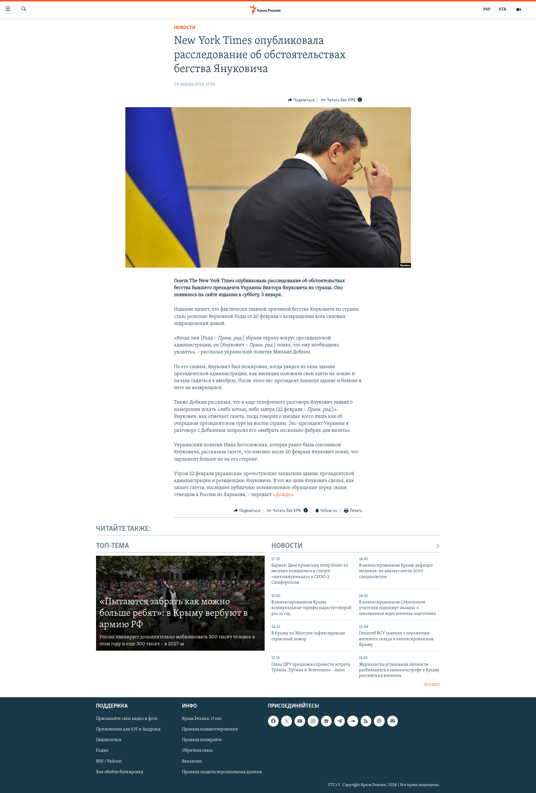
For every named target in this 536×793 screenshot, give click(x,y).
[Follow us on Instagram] (313, 721)
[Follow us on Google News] (326, 721)
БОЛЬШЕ (432, 685)
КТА (502, 9)
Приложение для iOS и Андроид (128, 729)
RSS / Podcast (109, 761)
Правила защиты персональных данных (222, 772)
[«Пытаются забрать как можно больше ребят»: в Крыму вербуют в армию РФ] (180, 603)
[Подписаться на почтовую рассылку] (392, 721)
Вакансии (192, 761)
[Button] (301, 100)
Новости (184, 27)
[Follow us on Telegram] (339, 721)
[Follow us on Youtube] (300, 721)
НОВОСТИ (287, 546)
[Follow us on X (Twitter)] (286, 721)
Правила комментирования (210, 729)
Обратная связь (197, 751)
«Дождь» (283, 494)
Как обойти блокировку (119, 772)
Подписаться (108, 740)
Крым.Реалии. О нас (202, 719)
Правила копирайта (202, 740)
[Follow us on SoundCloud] (352, 721)
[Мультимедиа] (518, 9)
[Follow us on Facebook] (273, 721)
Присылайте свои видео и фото (126, 719)
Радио (102, 751)
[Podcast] (379, 721)
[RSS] (366, 721)
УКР (486, 9)
